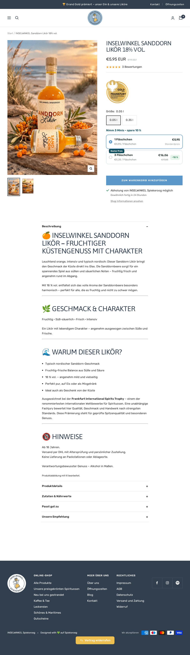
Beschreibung (51, 226)
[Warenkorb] (181, 17)
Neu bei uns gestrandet (49, 595)
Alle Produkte (42, 583)
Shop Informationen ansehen (127, 201)
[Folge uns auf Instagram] (167, 583)
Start (10, 33)
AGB (119, 589)
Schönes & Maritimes (47, 612)
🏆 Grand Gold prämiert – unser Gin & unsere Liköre (94, 4)
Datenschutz (125, 595)
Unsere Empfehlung (55, 516)
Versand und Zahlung (130, 600)
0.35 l (129, 120)
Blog (90, 595)
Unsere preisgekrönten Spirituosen (56, 589)
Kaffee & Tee (42, 600)
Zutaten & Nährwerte (56, 496)
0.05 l (113, 120)
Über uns (93, 583)
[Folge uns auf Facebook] (157, 583)
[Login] (172, 17)
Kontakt (155, 4)
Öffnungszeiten (175, 4)
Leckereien (41, 606)
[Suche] (17, 17)
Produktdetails (52, 486)
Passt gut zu (50, 506)
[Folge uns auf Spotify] (177, 583)
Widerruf (122, 606)
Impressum (124, 583)
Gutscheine (41, 618)
